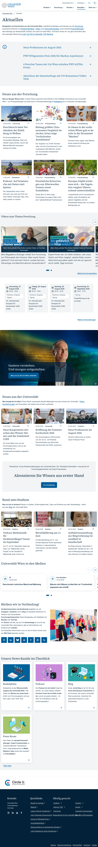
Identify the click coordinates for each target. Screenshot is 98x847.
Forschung (79, 26)
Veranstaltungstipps (51, 29)
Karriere (78, 807)
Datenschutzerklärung (64, 845)
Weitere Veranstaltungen (87, 320)
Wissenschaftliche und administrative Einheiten (41, 827)
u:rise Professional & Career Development (41, 831)
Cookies (94, 845)
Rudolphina (58, 101)
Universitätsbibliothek (37, 823)
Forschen (78, 803)
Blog (10, 507)
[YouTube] (17, 812)
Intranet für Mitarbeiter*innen (40, 819)
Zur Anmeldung (49, 485)
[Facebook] (21, 812)
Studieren (56, 803)
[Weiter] (95, 222)
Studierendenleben (27, 29)
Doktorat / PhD (58, 807)
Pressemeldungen (77, 29)
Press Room (57, 811)
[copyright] (28, 119)
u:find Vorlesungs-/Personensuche (41, 815)
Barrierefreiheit (77, 845)
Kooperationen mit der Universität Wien (63, 815)
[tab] (47, 270)
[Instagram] (8, 812)
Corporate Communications (83, 811)
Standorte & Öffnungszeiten (84, 815)
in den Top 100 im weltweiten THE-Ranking (37, 34)
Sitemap (53, 845)
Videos (38, 29)
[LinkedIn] (13, 812)
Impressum (86, 845)
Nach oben (7, 766)
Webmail (33, 807)
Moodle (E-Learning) (37, 803)
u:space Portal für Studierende (40, 811)
